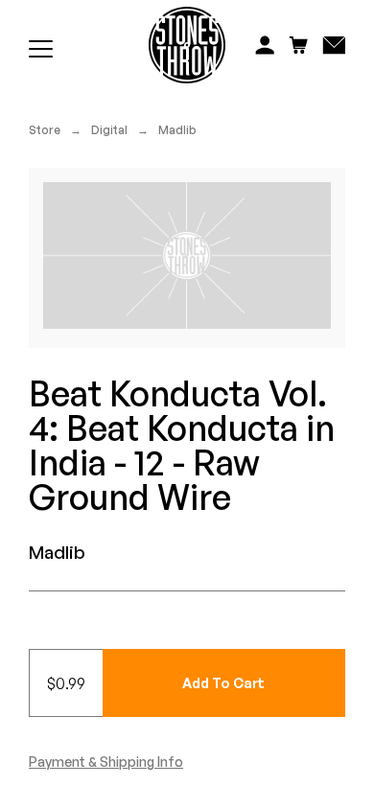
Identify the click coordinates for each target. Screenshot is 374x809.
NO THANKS (280, 498)
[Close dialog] (363, 330)
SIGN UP (280, 470)
